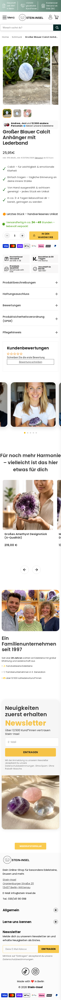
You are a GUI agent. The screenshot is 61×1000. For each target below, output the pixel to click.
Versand (39, 157)
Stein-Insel (9, 879)
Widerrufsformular (30, 846)
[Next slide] (36, 570)
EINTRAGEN (30, 752)
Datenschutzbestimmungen (18, 959)
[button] (25, 433)
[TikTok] (25, 971)
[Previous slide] (24, 570)
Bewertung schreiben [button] (30, 361)
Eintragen (49, 949)
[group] (7, 113)
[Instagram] (35, 971)
